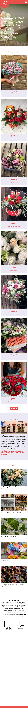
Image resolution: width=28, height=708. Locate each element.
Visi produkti (14, 408)
